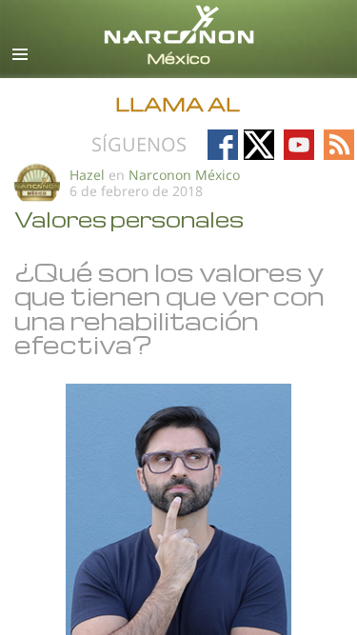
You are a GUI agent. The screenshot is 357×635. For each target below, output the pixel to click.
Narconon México (184, 175)
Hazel (87, 175)
